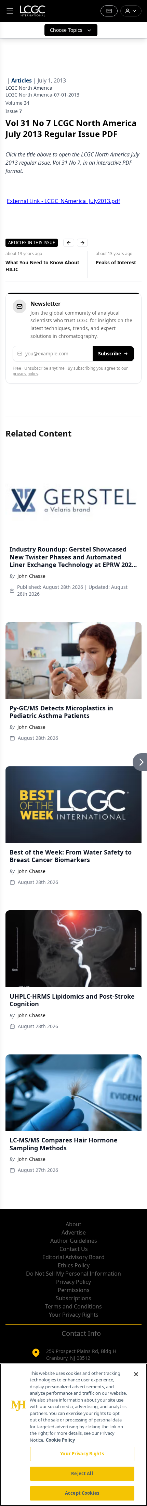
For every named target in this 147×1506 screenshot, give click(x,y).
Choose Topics (66, 30)
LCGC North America (28, 88)
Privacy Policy (73, 1282)
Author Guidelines (73, 1240)
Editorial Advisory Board (73, 1257)
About (73, 1224)
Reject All (82, 1473)
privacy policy (25, 374)
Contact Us (73, 1249)
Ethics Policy (74, 1265)
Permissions (74, 1290)
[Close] (136, 1374)
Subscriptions (73, 1298)
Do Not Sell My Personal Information (73, 1273)
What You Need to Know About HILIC (42, 266)
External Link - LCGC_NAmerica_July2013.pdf (63, 201)
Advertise (74, 1232)
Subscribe (109, 353)
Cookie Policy (60, 1440)
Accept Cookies (82, 1493)
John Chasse (31, 576)
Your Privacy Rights (73, 1314)
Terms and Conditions (73, 1306)
